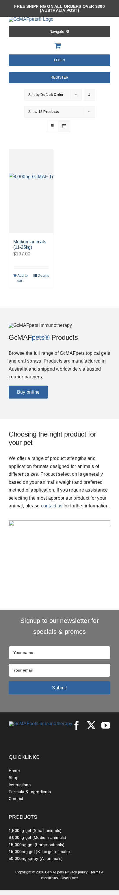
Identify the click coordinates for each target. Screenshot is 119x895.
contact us (51, 505)
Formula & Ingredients (30, 791)
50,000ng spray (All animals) (36, 858)
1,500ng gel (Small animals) (35, 830)
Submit (59, 687)
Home (14, 770)
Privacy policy (76, 872)
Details (43, 276)
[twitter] (91, 725)
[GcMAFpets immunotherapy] (40, 723)
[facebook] (76, 725)
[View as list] (64, 126)
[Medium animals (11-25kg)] (31, 191)
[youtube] (105, 725)
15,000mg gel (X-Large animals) (39, 851)
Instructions (20, 784)
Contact (16, 798)
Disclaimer (69, 878)
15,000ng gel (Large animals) (37, 844)
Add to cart (22, 278)
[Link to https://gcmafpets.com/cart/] (58, 46)
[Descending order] (89, 95)
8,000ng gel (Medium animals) (37, 837)
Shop (13, 777)
